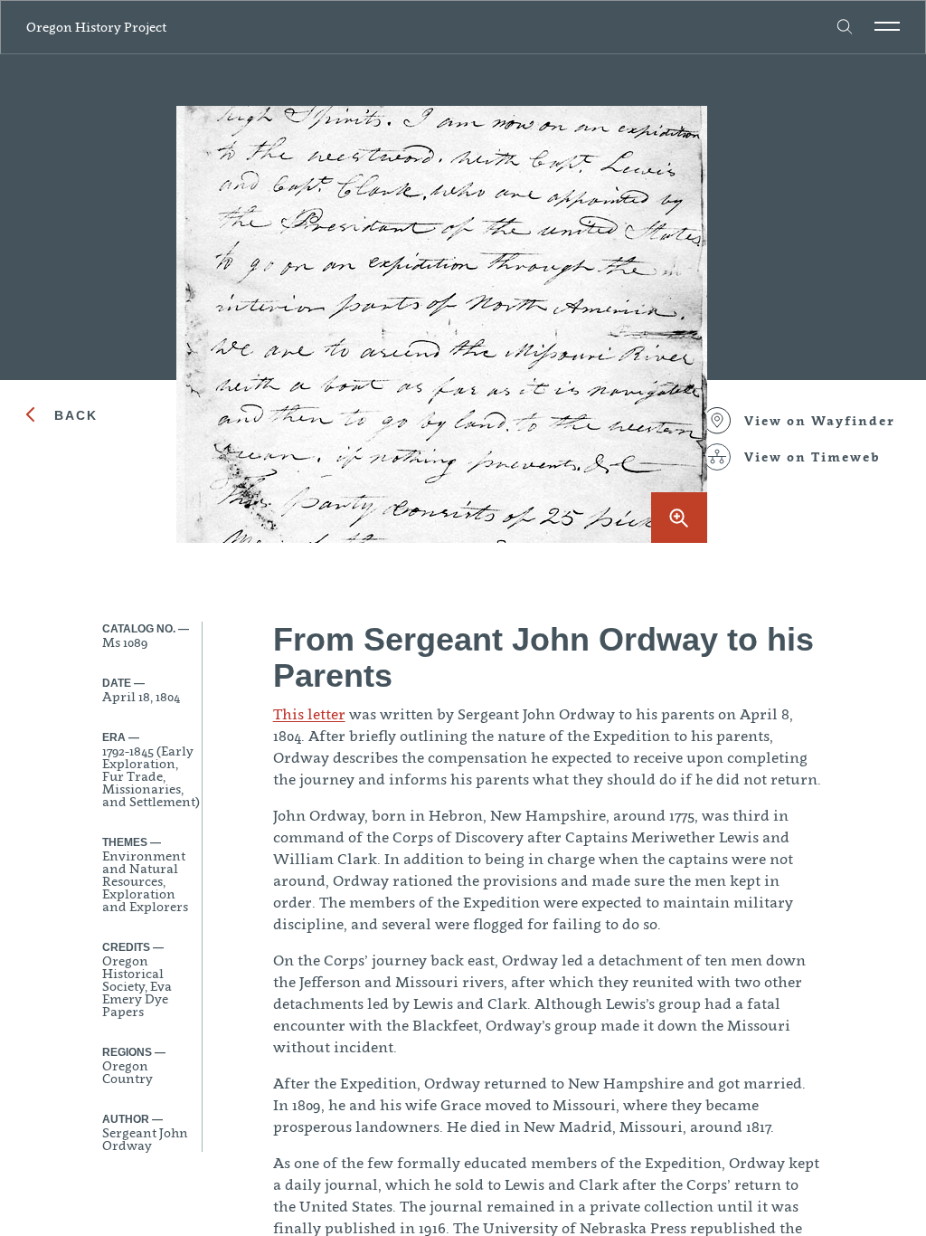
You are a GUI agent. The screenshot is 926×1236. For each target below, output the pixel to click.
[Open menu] (887, 26)
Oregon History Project (96, 26)
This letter (309, 714)
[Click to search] (845, 27)
